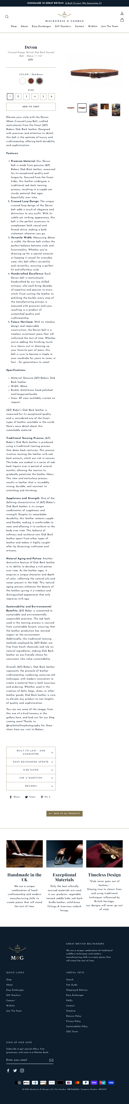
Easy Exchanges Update (31, 762)
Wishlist (92, 26)
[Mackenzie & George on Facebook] (8, 1070)
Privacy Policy (73, 1021)
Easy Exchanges (41, 26)
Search (70, 980)
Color (31, 74)
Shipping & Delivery (77, 990)
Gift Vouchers (63, 26)
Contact (79, 26)
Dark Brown (39, 81)
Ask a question (31, 778)
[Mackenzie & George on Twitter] (15, 1070)
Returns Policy (73, 1016)
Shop (14, 26)
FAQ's (69, 1001)
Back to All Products (66, 813)
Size (31, 90)
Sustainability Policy (77, 1026)
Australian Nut (22, 81)
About (24, 26)
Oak (31, 81)
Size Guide (31, 770)
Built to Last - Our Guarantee (31, 752)
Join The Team (109, 26)
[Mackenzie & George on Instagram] (22, 1070)
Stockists (71, 1011)
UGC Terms (72, 1032)
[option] (64, 3)
